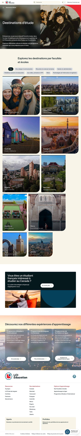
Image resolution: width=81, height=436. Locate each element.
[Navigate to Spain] (59, 135)
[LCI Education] (10, 2)
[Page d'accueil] (16, 379)
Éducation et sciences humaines (45, 69)
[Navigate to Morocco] (47, 212)
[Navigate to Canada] (21, 95)
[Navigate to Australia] (21, 135)
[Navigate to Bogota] (21, 173)
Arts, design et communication (24, 69)
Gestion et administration (64, 69)
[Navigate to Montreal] (59, 85)
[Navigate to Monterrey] (15, 212)
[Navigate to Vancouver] (59, 105)
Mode (48, 73)
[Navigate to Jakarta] (40, 244)
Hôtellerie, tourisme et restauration (14, 73)
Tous (10, 69)
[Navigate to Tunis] (15, 244)
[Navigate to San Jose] (53, 173)
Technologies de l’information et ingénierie (65, 73)
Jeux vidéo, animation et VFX (35, 73)
